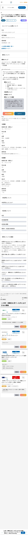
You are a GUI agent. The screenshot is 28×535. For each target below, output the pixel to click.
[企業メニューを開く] (5, 310)
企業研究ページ (5, 48)
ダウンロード (22, 7)
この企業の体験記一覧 (6, 46)
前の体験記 (3, 299)
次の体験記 (24, 298)
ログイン (20, 113)
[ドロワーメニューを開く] (1, 2)
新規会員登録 (8, 113)
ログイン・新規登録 (23, 2)
